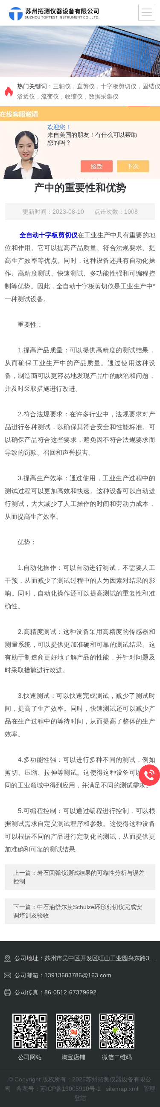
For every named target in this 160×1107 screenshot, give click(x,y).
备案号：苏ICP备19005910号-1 (58, 1088)
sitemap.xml (122, 1088)
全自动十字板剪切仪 (49, 234)
